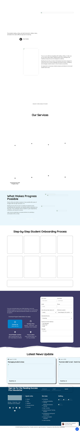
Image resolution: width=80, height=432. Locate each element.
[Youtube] (14, 410)
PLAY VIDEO (26, 39)
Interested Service (45, 315)
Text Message (46, 323)
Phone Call (45, 324)
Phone (58, 304)
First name (43, 298)
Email (42, 304)
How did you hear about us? (47, 310)
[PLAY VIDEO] (21, 39)
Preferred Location (61, 310)
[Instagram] (13, 407)
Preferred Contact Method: (47, 321)
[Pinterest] (19, 407)
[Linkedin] (16, 407)
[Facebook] (9, 407)
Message (43, 329)
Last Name (59, 298)
